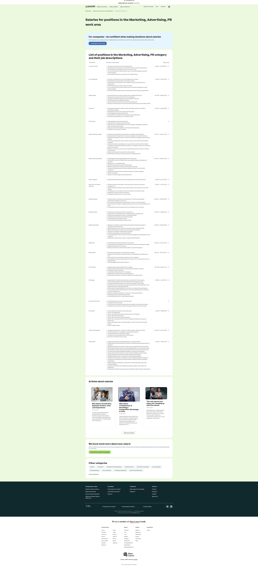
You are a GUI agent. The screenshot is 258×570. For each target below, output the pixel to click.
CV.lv (125, 532)
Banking (92, 467)
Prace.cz (103, 536)
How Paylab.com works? (114, 491)
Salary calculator (114, 6)
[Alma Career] (129, 555)
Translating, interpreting (120, 470)
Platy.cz (114, 538)
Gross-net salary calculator (92, 494)
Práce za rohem (104, 540)
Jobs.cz (103, 530)
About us (110, 494)
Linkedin (154, 494)
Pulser (136, 540)
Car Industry (100, 467)
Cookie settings (147, 506)
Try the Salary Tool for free (97, 43)
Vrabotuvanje (138, 534)
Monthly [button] (163, 6)
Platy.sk (114, 540)
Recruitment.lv (127, 544)
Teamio (114, 532)
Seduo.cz (115, 534)
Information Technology (143, 467)
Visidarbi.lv (126, 538)
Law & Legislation (156, 467)
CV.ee (125, 534)
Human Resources (129, 467)
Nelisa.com (103, 544)
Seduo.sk (115, 536)
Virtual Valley (138, 538)
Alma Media (134, 512)
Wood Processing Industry (136, 470)
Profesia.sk (103, 532)
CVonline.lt (126, 530)
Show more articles (129, 433)
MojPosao (137, 530)
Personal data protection (128, 506)
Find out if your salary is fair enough (99, 452)
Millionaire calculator (90, 491)
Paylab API (132, 491)
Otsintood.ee (127, 540)
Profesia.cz (103, 534)
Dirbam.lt (126, 536)
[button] (170, 6)
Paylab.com (115, 542)
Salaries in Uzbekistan (103, 11)
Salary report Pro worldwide (137, 489)
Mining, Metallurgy (94, 470)
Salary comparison (125, 6)
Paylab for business (149, 6)
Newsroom (155, 496)
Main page (88, 11)
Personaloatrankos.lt (128, 542)
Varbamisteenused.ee (128, 547)
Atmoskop (103, 542)
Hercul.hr (137, 536)
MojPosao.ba (138, 532)
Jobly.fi (148, 530)
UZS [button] (157, 6)
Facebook (154, 491)
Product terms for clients (114, 489)
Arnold (114, 530)
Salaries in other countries (92, 489)
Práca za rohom (104, 538)
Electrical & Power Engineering (114, 467)
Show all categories (94, 474)
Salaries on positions (102, 6)
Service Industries (106, 470)
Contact (154, 489)
